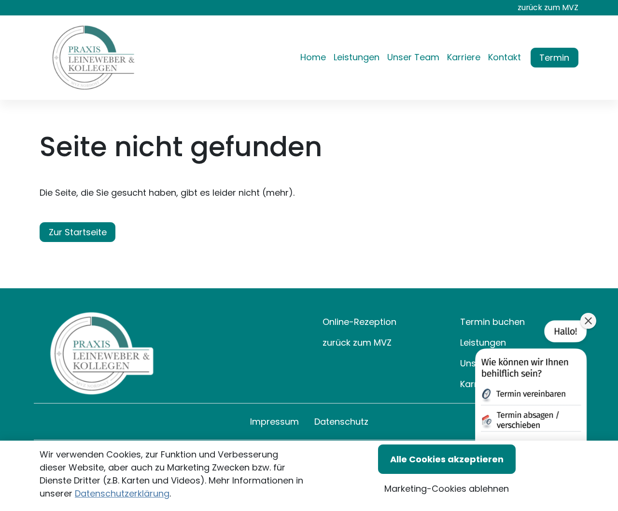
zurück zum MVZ (548, 7)
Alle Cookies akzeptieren (447, 459)
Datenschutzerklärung (122, 493)
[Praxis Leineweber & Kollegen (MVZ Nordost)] (94, 57)
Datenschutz (341, 422)
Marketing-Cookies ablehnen (446, 489)
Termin (554, 58)
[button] (315, 57)
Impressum (274, 422)
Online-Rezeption (359, 322)
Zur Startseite (78, 232)
